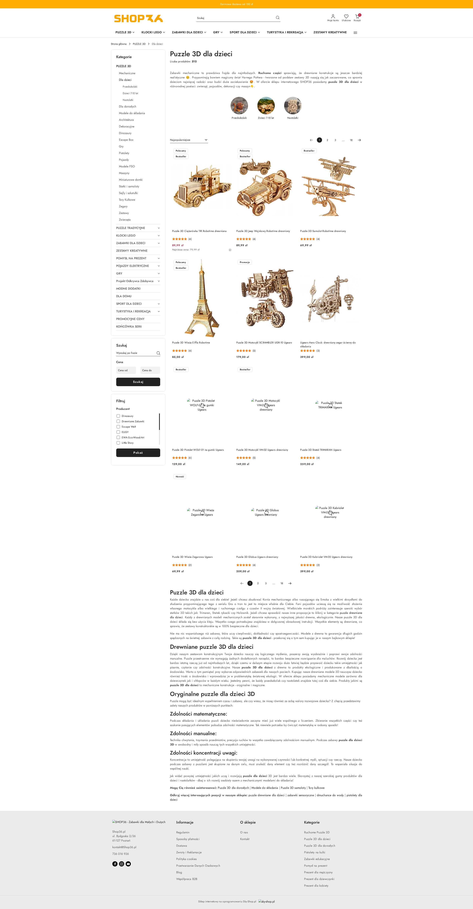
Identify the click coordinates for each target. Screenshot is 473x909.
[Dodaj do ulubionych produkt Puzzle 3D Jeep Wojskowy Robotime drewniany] (291, 151)
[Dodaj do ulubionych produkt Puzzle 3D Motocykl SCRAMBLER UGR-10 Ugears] (291, 262)
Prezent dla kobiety (316, 885)
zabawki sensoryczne (300, 795)
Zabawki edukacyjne (317, 859)
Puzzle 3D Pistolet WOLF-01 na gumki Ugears (198, 450)
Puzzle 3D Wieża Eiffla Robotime (191, 342)
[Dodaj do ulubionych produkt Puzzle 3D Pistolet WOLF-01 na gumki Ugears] (227, 370)
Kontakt (244, 839)
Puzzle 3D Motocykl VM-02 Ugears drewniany (262, 450)
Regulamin (182, 832)
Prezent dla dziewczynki (319, 879)
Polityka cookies (186, 859)
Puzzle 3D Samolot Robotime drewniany (323, 231)
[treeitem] (138, 66)
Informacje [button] (184, 822)
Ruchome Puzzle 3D (317, 832)
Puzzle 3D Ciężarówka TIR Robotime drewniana (199, 231)
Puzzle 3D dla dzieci (317, 839)
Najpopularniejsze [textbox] (180, 140)
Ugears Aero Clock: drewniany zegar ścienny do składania (328, 344)
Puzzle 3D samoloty (293, 788)
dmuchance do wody (330, 795)
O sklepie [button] (248, 822)
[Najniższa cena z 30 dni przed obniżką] (230, 250)
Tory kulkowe (316, 788)
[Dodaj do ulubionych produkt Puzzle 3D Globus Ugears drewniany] (291, 477)
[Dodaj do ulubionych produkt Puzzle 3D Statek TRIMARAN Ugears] (355, 370)
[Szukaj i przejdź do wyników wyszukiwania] (277, 18)
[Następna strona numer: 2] (359, 140)
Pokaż (138, 453)
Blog (179, 872)
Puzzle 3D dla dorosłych (233, 788)
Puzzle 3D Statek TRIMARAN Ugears (320, 450)
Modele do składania (264, 788)
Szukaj (138, 382)
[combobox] (189, 140)
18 (351, 140)
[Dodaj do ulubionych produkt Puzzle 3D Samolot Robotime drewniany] (355, 151)
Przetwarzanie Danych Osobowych (198, 866)
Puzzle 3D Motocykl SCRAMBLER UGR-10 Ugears (264, 342)
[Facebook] (115, 863)
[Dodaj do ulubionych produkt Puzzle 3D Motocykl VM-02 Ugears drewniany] (291, 370)
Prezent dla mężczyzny (318, 872)
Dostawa (181, 846)
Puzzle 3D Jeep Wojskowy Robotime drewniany (263, 231)
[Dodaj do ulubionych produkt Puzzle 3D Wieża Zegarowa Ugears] (227, 477)
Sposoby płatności (188, 839)
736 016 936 (120, 854)
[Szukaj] (158, 353)
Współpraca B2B (186, 879)
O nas (244, 832)
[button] (355, 32)
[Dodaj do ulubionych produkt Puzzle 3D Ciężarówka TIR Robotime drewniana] (227, 151)
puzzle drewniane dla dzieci (267, 795)
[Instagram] (121, 863)
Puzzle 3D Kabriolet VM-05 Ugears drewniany (326, 557)
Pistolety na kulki (314, 852)
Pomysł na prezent (315, 866)
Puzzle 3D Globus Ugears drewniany (257, 557)
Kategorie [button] (312, 822)
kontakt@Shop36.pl (124, 847)
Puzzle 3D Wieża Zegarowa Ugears (192, 557)
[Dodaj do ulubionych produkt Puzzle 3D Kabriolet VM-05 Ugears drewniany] (355, 477)
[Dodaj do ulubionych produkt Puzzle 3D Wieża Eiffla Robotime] (227, 262)
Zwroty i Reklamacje (189, 852)
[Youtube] (128, 863)
